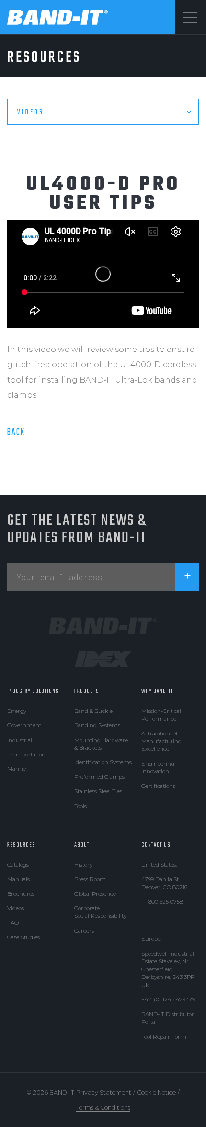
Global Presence (95, 894)
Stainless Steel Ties (98, 791)
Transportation (26, 754)
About (82, 845)
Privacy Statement (103, 1092)
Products (86, 691)
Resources (21, 845)
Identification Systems (103, 762)
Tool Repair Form (163, 1036)
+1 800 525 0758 (162, 901)
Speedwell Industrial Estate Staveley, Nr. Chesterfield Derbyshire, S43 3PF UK (167, 969)
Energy (16, 711)
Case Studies (23, 937)
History (83, 864)
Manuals (18, 879)
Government (24, 725)
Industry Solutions (33, 691)
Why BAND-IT (157, 691)
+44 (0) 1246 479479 (168, 999)
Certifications (158, 786)
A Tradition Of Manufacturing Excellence (161, 741)
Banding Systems (97, 725)
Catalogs (18, 864)
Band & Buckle (93, 711)
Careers (84, 930)
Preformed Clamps (99, 777)
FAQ (13, 922)
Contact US (156, 845)
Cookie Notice (156, 1092)
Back (16, 432)
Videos (15, 908)
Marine (16, 769)
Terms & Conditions (103, 1107)
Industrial (19, 740)
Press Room (90, 879)
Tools (80, 806)
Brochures (20, 894)
